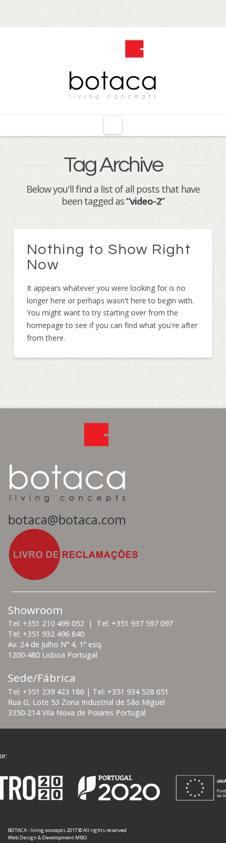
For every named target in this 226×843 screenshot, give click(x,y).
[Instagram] (113, 11)
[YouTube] (132, 11)
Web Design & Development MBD (47, 837)
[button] (113, 125)
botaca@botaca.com (67, 519)
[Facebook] (94, 11)
